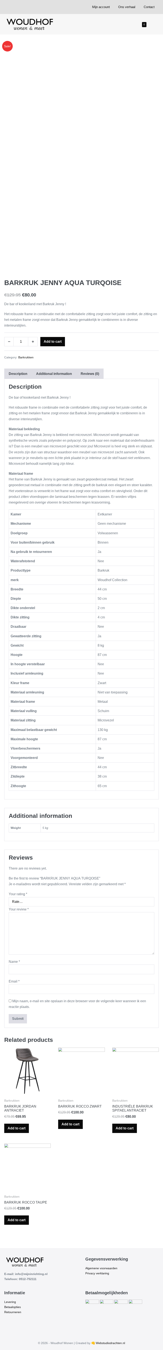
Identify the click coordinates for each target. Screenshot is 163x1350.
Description (18, 374)
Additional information (54, 374)
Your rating (18, 894)
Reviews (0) (90, 374)
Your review (19, 909)
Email (14, 981)
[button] (151, 24)
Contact (149, 7)
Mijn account (101, 7)
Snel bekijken (28, 1088)
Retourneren (12, 1312)
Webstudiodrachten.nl (110, 1343)
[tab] (18, 374)
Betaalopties (12, 1307)
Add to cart (53, 341)
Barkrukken (26, 357)
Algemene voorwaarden (101, 1268)
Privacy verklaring (97, 1273)
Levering (10, 1302)
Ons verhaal (126, 7)
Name (14, 961)
